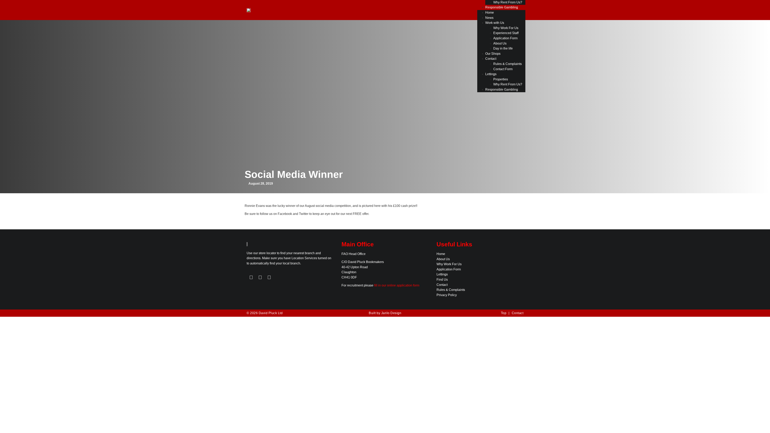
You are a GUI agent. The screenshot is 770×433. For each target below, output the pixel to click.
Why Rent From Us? (507, 2)
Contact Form (503, 69)
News (489, 17)
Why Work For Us (505, 28)
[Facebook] (251, 277)
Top (504, 313)
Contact (490, 58)
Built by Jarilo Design (385, 313)
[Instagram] (269, 277)
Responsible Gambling (501, 7)
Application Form (505, 38)
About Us (500, 43)
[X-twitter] (260, 277)
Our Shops (492, 53)
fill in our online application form (396, 285)
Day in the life (503, 48)
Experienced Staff (506, 33)
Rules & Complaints (507, 64)
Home (489, 12)
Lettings (490, 74)
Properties (500, 79)
